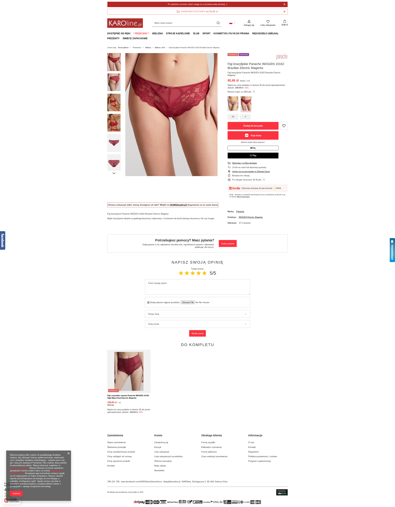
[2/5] (187, 273)
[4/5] (198, 273)
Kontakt (111, 465)
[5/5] (204, 273)
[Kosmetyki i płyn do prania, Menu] (251, 33)
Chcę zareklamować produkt (121, 452)
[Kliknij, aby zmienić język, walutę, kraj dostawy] (232, 23)
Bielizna (157, 33)
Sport (206, 33)
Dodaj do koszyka (253, 125)
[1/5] (181, 273)
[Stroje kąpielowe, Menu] (191, 33)
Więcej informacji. (243, 197)
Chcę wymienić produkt (118, 461)
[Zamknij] (284, 4)
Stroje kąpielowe (178, 33)
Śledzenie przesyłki (116, 447)
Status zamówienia (116, 442)
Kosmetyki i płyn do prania (231, 33)
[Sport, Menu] (212, 33)
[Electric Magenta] (246, 104)
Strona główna (123, 47)
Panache (240, 211)
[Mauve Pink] (233, 104)
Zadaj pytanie (227, 243)
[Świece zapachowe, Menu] (149, 38)
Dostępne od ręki (118, 33)
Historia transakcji (163, 461)
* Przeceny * (141, 33)
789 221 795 (113, 481)
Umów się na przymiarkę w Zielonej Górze (251, 171)
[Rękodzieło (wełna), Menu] (280, 33)
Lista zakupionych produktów (168, 456)
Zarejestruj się (161, 442)
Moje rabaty (160, 465)
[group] (171, 114)
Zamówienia (115, 435)
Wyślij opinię (197, 333)
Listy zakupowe (161, 452)
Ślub (196, 33)
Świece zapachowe (135, 38)
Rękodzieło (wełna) (265, 33)
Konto (158, 435)
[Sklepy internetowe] (282, 492)
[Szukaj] (218, 23)
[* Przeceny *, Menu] (151, 33)
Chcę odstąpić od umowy (119, 456)
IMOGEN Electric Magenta (251, 217)
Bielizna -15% (160, 47)
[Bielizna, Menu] (164, 33)
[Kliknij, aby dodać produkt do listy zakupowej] (284, 126)
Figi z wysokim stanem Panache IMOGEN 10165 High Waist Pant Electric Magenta (128, 396)
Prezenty (113, 38)
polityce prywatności (19, 468)
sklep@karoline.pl (171, 481)
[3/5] (193, 273)
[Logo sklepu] (125, 23)
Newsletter (159, 470)
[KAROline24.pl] (178, 205)
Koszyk (157, 447)
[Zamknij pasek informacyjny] (284, 11)
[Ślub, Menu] (201, 33)
